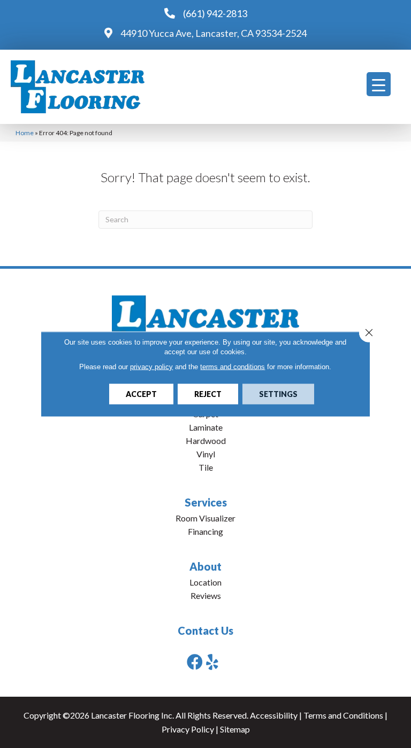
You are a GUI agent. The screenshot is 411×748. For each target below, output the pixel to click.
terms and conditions (232, 367)
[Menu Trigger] (379, 84)
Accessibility (274, 715)
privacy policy (151, 367)
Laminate (206, 427)
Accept (141, 394)
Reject (208, 394)
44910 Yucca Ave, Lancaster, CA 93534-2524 (213, 33)
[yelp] (212, 661)
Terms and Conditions (343, 715)
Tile (206, 467)
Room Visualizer (205, 518)
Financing (205, 531)
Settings (278, 394)
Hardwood (206, 440)
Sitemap (235, 729)
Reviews (206, 595)
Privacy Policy (188, 729)
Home (25, 133)
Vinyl (205, 454)
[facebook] (195, 661)
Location (205, 582)
